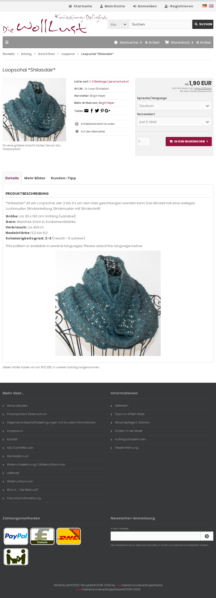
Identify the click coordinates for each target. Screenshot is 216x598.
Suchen (203, 24)
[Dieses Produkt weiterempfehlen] (86, 112)
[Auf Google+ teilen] (107, 112)
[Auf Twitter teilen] (97, 112)
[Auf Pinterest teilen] (102, 112)
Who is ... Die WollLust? (22, 490)
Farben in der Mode (128, 431)
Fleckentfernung (126, 448)
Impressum (15, 431)
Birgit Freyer (106, 103)
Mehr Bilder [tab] (35, 178)
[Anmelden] (206, 536)
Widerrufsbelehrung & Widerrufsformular (36, 464)
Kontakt (12, 439)
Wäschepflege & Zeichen (132, 422)
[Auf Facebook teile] (91, 112)
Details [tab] (12, 178)
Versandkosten (203, 88)
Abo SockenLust (17, 456)
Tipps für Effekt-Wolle (129, 414)
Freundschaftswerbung (24, 498)
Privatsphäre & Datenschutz (27, 414)
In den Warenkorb (188, 142)
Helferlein (121, 405)
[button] (118, 24)
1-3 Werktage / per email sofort (109, 82)
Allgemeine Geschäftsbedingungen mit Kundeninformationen (51, 422)
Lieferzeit (13, 473)
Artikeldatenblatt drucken (98, 124)
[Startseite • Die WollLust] (37, 24)
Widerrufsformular (20, 481)
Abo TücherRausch (20, 448)
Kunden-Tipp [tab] (63, 178)
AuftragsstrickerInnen (130, 439)
